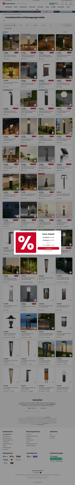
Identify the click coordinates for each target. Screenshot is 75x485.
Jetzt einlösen (48, 248)
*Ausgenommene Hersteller (48, 250)
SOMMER (48, 245)
